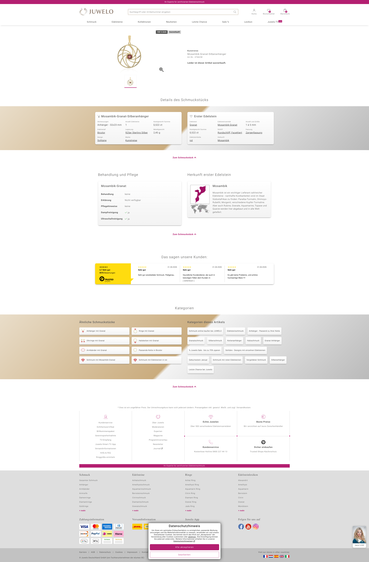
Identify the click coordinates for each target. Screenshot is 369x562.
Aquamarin (243, 489)
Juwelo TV (275, 22)
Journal (157, 448)
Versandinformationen (105, 448)
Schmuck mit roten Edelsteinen (227, 360)
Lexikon (248, 22)
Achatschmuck (139, 480)
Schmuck (91, 22)
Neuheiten (171, 22)
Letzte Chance (199, 22)
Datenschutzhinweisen (183, 541)
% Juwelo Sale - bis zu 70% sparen (204, 350)
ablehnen (192, 537)
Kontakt (145, 552)
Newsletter (158, 444)
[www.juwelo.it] (287, 556)
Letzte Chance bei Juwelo (200, 369)
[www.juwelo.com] (282, 556)
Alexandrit (243, 480)
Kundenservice (105, 422)
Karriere (83, 552)
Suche (235, 12)
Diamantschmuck (140, 502)
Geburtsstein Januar (198, 360)
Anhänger (83, 484)
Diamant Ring (191, 497)
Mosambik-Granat (227, 125)
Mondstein (243, 506)
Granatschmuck (196, 340)
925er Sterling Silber (136, 132)
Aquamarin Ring (192, 489)
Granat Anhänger (272, 340)
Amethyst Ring (192, 484)
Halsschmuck (253, 340)
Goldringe (83, 506)
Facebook (241, 526)
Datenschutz (105, 552)
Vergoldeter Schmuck (256, 360)
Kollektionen (144, 22)
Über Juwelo (158, 422)
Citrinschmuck (139, 497)
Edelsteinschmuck (235, 331)
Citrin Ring (190, 493)
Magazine (158, 435)
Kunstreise (131, 140)
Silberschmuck (215, 340)
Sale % (225, 22)
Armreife (83, 493)
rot (191, 140)
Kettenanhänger (234, 340)
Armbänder (84, 489)
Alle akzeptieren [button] (184, 547)
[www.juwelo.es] (276, 556)
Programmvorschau (158, 440)
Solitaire (102, 140)
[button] (254, 12)
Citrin (240, 497)
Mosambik (223, 140)
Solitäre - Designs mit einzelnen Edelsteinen (245, 350)
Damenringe (85, 497)
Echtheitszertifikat (105, 427)
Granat (193, 125)
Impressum (132, 552)
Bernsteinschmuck (141, 493)
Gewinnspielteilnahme (105, 435)
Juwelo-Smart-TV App (105, 444)
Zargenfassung (254, 132)
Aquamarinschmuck (141, 489)
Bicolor (101, 132)
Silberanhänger (278, 360)
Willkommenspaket (105, 431)
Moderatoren (158, 427)
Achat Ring (190, 480)
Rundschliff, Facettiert (230, 132)
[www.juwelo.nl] (271, 556)
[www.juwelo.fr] (265, 556)
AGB (93, 552)
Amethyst (242, 484)
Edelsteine (117, 22)
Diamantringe (85, 502)
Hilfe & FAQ (105, 453)
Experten (158, 431)
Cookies (119, 552)
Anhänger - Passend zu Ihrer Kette (264, 331)
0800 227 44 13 (220, 451)
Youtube (248, 526)
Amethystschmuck (141, 484)
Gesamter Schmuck (88, 480)
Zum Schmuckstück (183, 157)
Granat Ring (190, 502)
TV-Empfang (105, 440)
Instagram (256, 526)
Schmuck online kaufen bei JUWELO (205, 331)
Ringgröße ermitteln (105, 457)
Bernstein (242, 493)
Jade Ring (190, 506)
